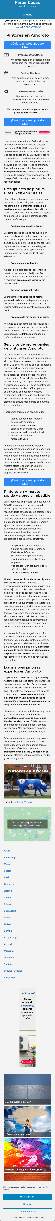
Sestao (7, 870)
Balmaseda (10, 911)
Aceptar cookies (28, 1196)
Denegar (27, 1204)
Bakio (7, 877)
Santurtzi (9, 964)
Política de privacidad (35, 1217)
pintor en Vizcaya (23, 802)
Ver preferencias (27, 1211)
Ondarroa (9, 884)
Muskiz (8, 864)
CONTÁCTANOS (32, 27)
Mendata (9, 951)
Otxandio (9, 957)
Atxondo (8, 944)
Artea (7, 850)
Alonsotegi (9, 857)
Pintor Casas (27, 2)
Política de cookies (18, 1217)
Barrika (8, 930)
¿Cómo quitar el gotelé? (18, 1102)
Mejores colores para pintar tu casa (24, 1169)
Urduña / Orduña (13, 971)
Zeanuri (8, 897)
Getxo (7, 924)
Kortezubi (9, 977)
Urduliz (8, 917)
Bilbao (7, 904)
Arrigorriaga (10, 937)
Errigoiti (8, 890)
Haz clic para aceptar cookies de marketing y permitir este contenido (27, 824)
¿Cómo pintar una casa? (18, 1134)
